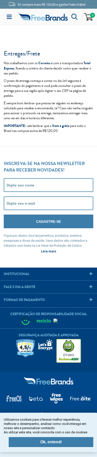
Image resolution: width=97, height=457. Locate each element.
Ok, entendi (51, 442)
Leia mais (48, 251)
